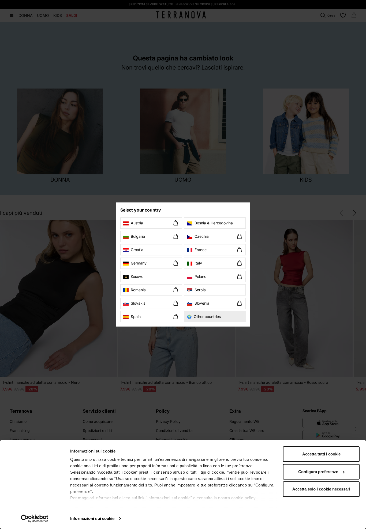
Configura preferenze (318, 471)
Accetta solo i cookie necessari (321, 489)
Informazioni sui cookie (92, 518)
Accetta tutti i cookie (321, 454)
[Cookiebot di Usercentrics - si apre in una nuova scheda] (34, 519)
